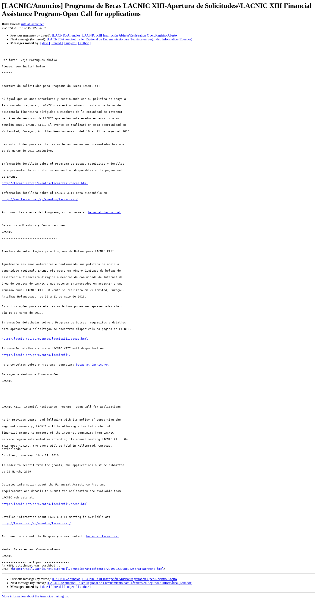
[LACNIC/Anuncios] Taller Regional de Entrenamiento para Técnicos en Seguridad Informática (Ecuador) (119, 39)
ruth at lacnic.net (32, 24)
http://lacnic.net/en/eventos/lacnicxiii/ (36, 523)
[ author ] (84, 43)
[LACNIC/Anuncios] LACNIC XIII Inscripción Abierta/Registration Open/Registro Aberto (114, 35)
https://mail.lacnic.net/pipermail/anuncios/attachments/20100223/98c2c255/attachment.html (88, 568)
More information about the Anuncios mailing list (35, 596)
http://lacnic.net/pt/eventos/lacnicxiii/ (36, 354)
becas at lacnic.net (104, 212)
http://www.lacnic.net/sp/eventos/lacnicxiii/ (40, 199)
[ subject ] (70, 43)
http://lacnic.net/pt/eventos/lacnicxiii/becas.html (45, 338)
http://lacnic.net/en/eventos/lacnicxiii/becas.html (45, 504)
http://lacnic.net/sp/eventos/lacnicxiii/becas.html (45, 183)
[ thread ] (57, 43)
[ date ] (45, 43)
